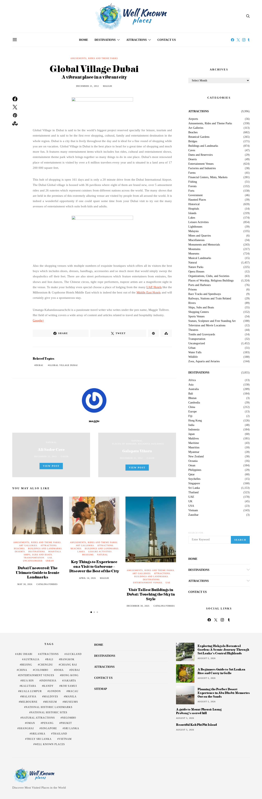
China (191, 407)
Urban (50, 561)
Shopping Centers (198, 312)
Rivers (192, 303)
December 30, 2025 (138, 606)
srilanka (38, 733)
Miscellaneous (196, 240)
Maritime (193, 443)
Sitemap (100, 688)
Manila (71, 696)
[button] (91, 612)
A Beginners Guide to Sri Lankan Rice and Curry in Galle (221, 671)
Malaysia (193, 231)
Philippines (194, 470)
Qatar (191, 474)
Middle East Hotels (149, 292)
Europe (192, 411)
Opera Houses (196, 271)
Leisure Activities (100, 551)
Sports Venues (196, 316)
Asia (190, 384)
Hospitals (54, 551)
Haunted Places (197, 199)
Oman (191, 465)
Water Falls (194, 352)
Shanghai (26, 728)
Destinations (105, 39)
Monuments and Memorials (204, 244)
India (191, 425)
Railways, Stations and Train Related (209, 298)
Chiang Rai (68, 664)
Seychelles (194, 479)
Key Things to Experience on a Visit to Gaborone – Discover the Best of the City (94, 566)
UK (190, 501)
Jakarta (70, 680)
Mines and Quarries (199, 235)
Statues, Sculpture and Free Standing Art (212, 321)
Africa (192, 380)
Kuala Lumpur (31, 691)
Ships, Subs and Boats (38, 554)
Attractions (136, 39)
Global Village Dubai (63, 365)
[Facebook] (232, 39)
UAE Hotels (154, 287)
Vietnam (193, 510)
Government (195, 195)
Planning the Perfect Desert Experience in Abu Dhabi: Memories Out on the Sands (224, 692)
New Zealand (196, 456)
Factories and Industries (202, 168)
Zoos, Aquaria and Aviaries (204, 361)
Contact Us (166, 39)
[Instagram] (243, 39)
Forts (191, 190)
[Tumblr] (249, 39)
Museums (88, 554)
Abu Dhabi (24, 654)
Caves (191, 150)
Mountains (194, 249)
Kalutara (28, 686)
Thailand (193, 492)
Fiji (190, 416)
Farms (191, 172)
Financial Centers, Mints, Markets (207, 177)
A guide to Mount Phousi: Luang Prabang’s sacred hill (199, 711)
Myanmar (193, 452)
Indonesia (193, 429)
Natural (51, 442)
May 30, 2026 (24, 584)
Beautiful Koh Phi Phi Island (196, 725)
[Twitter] (238, 39)
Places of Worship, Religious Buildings (138, 444)
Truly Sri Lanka (39, 739)
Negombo (69, 717)
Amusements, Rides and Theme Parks (94, 58)
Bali (190, 393)
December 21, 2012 (87, 86)
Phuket (66, 723)
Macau (73, 691)
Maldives (193, 438)
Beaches (19, 548)
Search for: (196, 533)
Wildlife (193, 357)
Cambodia (194, 402)
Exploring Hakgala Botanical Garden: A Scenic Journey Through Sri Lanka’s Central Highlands (223, 649)
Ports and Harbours (199, 285)
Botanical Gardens (198, 137)
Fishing (192, 181)
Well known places (50, 744)
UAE (49, 558)
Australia (193, 389)
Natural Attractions (38, 717)
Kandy (48, 686)
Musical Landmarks (199, 258)
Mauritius (193, 447)
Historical (194, 204)
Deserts (20, 551)
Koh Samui (69, 686)
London (55, 691)
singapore (49, 728)
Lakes (81, 551)
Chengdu (46, 664)
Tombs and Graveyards (201, 334)
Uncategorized (32, 561)
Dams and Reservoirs (200, 154)
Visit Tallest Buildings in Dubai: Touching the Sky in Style (151, 594)
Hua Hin (28, 680)
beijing (26, 664)
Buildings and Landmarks (45, 548)
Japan (191, 434)
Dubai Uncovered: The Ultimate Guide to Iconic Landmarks (37, 572)
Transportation (34, 558)
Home (83, 39)
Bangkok (67, 659)
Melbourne (28, 701)
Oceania (193, 461)
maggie (107, 86)
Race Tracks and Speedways (204, 294)
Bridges (192, 141)
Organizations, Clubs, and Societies (208, 276)
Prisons (192, 289)
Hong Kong (195, 420)
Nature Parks (195, 267)
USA (191, 506)
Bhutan (192, 398)
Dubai (39, 365)
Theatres (193, 330)
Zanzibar (193, 514)
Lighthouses (195, 226)
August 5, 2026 (207, 658)
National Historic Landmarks (49, 707)
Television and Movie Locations (206, 325)
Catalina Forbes (47, 584)
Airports (193, 119)
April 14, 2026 (87, 578)
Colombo (41, 670)
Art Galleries (28, 545)
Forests (192, 186)
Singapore (194, 483)
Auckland (74, 654)
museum (51, 701)
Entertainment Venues (147, 582)
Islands (192, 213)
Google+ (38, 320)
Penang (48, 723)
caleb (65, 456)
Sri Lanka (194, 488)
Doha (59, 670)
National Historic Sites (49, 712)
